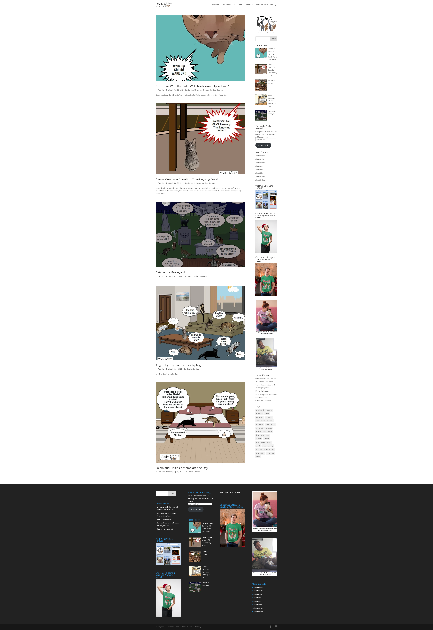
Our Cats (213, 90)
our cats (258, 439)
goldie (273, 424)
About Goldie (260, 163)
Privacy (198, 627)
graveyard (259, 428)
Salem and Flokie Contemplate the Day (182, 468)
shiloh (258, 446)
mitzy (267, 435)
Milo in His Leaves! (262, 391)
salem (269, 442)
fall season (259, 424)
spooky (270, 446)
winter (258, 457)
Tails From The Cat (165, 90)
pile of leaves (260, 442)
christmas (270, 421)
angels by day (260, 410)
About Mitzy (259, 173)
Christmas (198, 90)
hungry (258, 431)
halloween (268, 428)
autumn (269, 410)
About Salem (260, 176)
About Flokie (260, 159)
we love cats (270, 453)
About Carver (260, 156)
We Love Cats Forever (264, 5)
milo (262, 435)
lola (257, 435)
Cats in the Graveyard (170, 272)
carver (267, 414)
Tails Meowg (226, 5)
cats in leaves (260, 421)
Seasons (220, 90)
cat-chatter (259, 417)
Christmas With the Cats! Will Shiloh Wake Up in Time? (192, 86)
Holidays (206, 90)
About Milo (259, 170)
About (248, 5)
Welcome (215, 5)
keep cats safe (267, 431)
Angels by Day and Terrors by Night (180, 365)
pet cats (266, 439)
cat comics (268, 417)
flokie (267, 424)
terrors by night (269, 449)
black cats (259, 414)
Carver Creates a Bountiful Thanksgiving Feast (187, 179)
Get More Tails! (263, 145)
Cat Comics (238, 5)
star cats (259, 449)
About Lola (259, 166)
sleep (264, 446)
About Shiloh (260, 180)
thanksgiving (260, 453)
